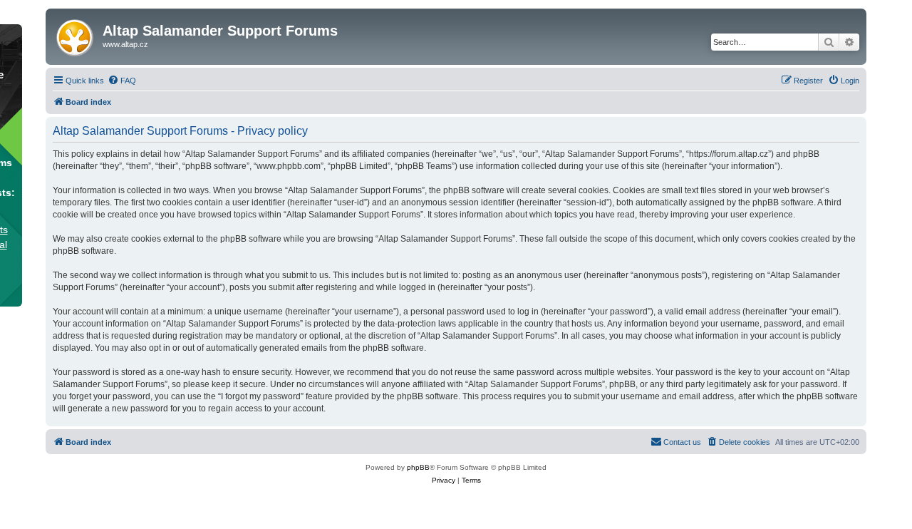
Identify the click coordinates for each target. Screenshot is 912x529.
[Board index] (76, 35)
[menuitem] (122, 80)
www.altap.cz (125, 44)
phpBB (418, 467)
